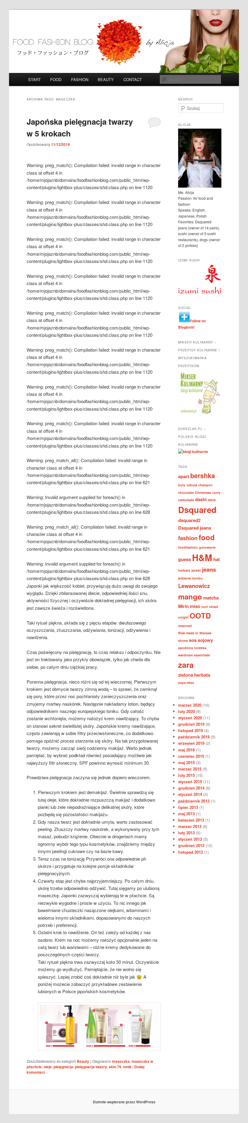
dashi (201, 499)
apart (183, 476)
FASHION (79, 79)
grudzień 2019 (191, 724)
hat (216, 559)
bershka (202, 475)
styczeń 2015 (190, 781)
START (34, 79)
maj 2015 (186, 762)
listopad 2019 (190, 730)
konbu (197, 578)
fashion (187, 538)
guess (184, 559)
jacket (196, 570)
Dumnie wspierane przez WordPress (124, 1102)
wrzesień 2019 (191, 743)
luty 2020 (186, 711)
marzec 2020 (189, 705)
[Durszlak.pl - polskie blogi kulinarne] (193, 451)
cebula (192, 485)
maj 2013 (186, 813)
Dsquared (197, 509)
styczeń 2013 (190, 839)
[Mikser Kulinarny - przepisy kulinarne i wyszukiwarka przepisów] (199, 413)
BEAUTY (106, 79)
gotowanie (207, 547)
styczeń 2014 (190, 794)
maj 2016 (186, 750)
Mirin (183, 606)
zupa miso (186, 682)
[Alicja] (199, 186)
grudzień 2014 (191, 788)
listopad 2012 (190, 852)
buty (181, 485)
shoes (183, 640)
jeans (209, 569)
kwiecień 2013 (191, 820)
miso (195, 606)
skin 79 (115, 1066)
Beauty (83, 1061)
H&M (202, 557)
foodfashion (188, 547)
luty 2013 (186, 833)
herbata (184, 570)
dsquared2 (189, 520)
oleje (48, 1066)
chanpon (205, 485)
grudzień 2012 (191, 845)
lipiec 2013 (188, 807)
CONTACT (132, 79)
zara (186, 664)
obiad (213, 606)
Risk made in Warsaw (194, 633)
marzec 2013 (189, 826)
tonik (127, 1066)
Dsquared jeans (194, 527)
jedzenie (184, 578)
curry (216, 492)
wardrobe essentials (194, 655)
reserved (185, 625)
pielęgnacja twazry (91, 1066)
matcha (211, 597)
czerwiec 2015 (191, 756)
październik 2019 (194, 737)
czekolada (186, 499)
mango (190, 596)
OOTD (200, 615)
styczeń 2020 (190, 718)
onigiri (183, 617)
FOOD (55, 79)
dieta (212, 499)
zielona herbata (194, 675)
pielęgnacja (63, 1066)
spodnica (185, 647)
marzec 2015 (189, 769)
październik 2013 (194, 801)
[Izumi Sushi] (199, 292)
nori (204, 606)
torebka (200, 647)
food (207, 537)
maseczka (121, 1061)
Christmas (203, 492)
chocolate (186, 492)
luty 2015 (186, 775)
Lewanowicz (194, 586)
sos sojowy (201, 640)
